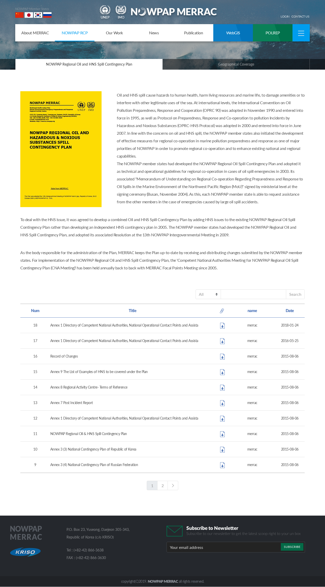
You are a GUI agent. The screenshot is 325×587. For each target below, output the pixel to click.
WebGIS (233, 32)
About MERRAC (35, 32)
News (154, 32)
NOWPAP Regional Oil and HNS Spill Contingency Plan (89, 64)
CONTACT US (300, 16)
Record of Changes (64, 356)
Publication (193, 32)
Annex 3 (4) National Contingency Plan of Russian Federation (94, 464)
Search (295, 294)
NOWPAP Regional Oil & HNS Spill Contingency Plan (88, 433)
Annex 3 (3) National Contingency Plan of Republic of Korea (93, 449)
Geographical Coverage (236, 64)
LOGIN (285, 16)
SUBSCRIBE (292, 547)
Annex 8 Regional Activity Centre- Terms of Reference (88, 387)
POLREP (273, 32)
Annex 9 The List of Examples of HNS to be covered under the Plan (99, 371)
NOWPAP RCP (75, 32)
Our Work (114, 32)
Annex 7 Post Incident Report (71, 402)
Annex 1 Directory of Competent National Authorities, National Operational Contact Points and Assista (124, 325)
